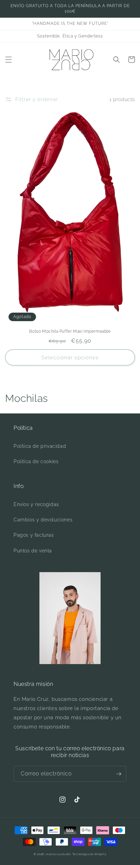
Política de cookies (36, 461)
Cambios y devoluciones (43, 519)
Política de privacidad (40, 446)
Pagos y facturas (34, 535)
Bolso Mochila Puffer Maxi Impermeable (69, 331)
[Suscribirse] (118, 774)
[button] (8, 59)
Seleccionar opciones (70, 358)
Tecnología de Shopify (89, 854)
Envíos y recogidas (36, 504)
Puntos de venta (33, 550)
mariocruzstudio (58, 854)
